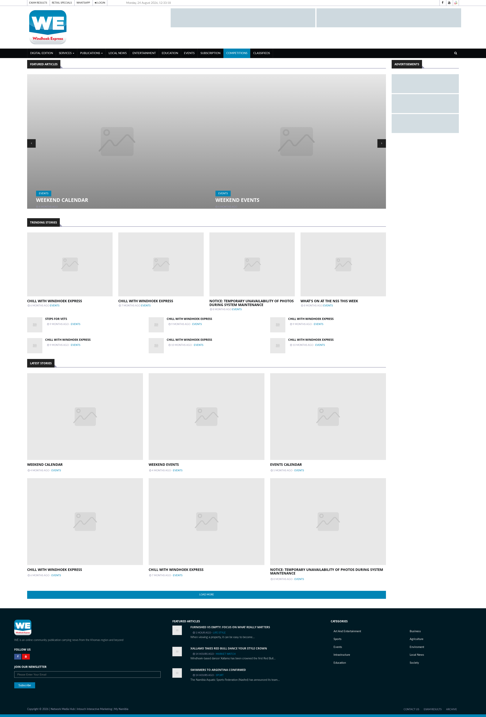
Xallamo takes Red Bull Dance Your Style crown (228, 648)
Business (415, 631)
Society (414, 662)
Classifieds (261, 53)
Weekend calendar (45, 464)
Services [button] (65, 53)
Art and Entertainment (347, 631)
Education (170, 53)
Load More (206, 594)
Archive (451, 709)
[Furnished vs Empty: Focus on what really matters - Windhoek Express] (177, 630)
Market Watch (226, 654)
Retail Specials (62, 3)
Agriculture (416, 639)
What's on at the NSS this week (329, 301)
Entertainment (144, 53)
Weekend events (58, 200)
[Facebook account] (442, 3)
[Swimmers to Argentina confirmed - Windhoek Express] (177, 673)
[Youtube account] (449, 3)
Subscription (210, 53)
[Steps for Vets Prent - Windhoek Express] (34, 324)
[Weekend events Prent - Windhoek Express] (117, 141)
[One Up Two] (456, 3)
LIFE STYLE (219, 633)
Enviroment (417, 647)
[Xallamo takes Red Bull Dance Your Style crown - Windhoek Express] (177, 651)
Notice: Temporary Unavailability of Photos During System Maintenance (251, 303)
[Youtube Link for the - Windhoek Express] (26, 657)
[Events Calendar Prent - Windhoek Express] (296, 141)
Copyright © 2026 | (39, 709)
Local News (118, 53)
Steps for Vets (56, 319)
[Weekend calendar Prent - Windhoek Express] (85, 416)
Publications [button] (90, 53)
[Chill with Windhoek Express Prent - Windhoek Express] (156, 324)
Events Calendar (238, 200)
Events (189, 53)
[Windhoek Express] (22, 627)
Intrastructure (342, 654)
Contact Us (411, 709)
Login (101, 3)
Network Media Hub (63, 709)
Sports (338, 639)
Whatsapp (83, 3)
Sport (220, 675)
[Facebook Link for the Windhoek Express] (17, 657)
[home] (97, 27)
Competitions (236, 53)
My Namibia (121, 709)
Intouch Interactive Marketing (94, 709)
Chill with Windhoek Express (54, 301)
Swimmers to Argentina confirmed (218, 670)
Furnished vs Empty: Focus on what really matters (230, 627)
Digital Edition (41, 53)
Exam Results (38, 3)
